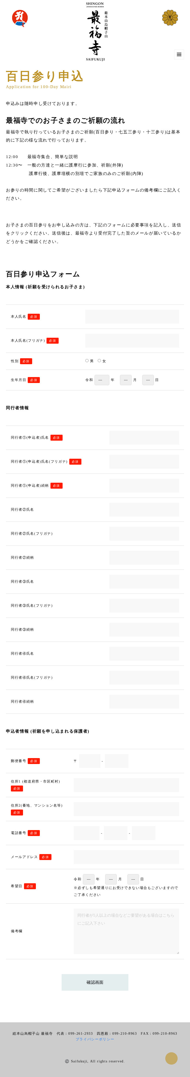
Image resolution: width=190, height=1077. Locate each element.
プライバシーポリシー (95, 1039)
